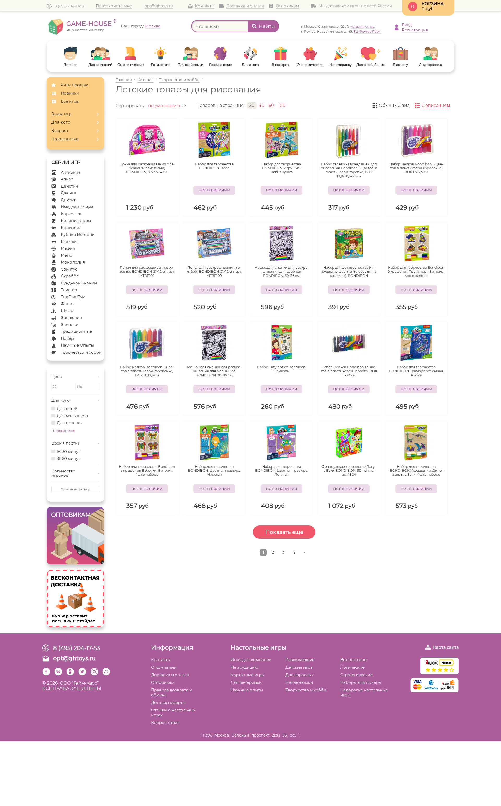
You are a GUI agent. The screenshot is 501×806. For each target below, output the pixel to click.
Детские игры (299, 667)
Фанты (67, 303)
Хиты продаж (74, 84)
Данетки (69, 186)
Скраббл (70, 275)
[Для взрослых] (430, 53)
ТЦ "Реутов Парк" (367, 31)
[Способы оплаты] (434, 685)
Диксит (68, 199)
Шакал (67, 310)
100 (281, 105)
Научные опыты (247, 689)
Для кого (60, 122)
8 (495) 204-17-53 (69, 6)
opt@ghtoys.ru (159, 6)
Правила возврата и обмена (171, 692)
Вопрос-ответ (165, 722)
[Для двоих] (250, 53)
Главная (124, 80)
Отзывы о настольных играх (173, 712)
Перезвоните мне (114, 6)
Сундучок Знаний (79, 283)
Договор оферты (168, 702)
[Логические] (160, 53)
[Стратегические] (130, 53)
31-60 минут (68, 459)
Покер (67, 338)
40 (261, 105)
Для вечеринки (246, 682)
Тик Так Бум (73, 296)
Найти (267, 26)
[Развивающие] (220, 53)
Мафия (68, 248)
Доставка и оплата (245, 6)
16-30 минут (68, 451)
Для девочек (70, 423)
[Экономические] (310, 53)
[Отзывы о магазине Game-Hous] (439, 666)
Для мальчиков (72, 416)
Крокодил (71, 227)
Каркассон (72, 213)
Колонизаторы (76, 220)
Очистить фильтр (75, 489)
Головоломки (299, 682)
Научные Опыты (77, 345)
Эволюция (71, 317)
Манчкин (70, 241)
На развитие (65, 139)
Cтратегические (356, 674)
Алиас (67, 179)
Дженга (68, 192)
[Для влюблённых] (370, 53)
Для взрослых (299, 674)
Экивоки (70, 324)
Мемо (67, 255)
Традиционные (76, 331)
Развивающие (299, 659)
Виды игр (61, 114)
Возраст (60, 130)
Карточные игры (248, 674)
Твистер (69, 289)
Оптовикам (287, 6)
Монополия (73, 262)
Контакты (204, 6)
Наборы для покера (360, 682)
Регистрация (415, 29)
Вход (407, 24)
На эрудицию (244, 667)
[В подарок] (280, 53)
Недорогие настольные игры (364, 692)
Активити (70, 172)
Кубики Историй (77, 234)
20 (251, 105)
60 (271, 105)
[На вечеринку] (340, 53)
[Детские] (70, 53)
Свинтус (69, 269)
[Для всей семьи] (190, 53)
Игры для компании (251, 659)
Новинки (70, 93)
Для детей (67, 409)
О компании (163, 667)
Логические (352, 667)
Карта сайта (446, 647)
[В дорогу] (400, 53)
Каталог (145, 80)
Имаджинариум (77, 206)
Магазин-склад (362, 26)
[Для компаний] (100, 53)
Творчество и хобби (81, 352)
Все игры (70, 101)
